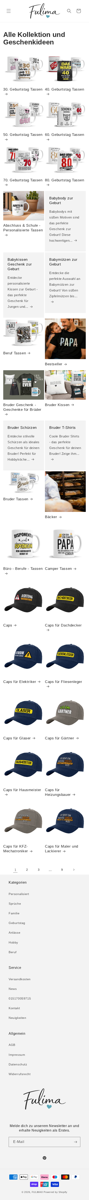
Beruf (13, 952)
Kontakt (14, 1008)
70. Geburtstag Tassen (23, 180)
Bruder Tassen (15, 499)
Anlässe (14, 932)
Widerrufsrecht (19, 1074)
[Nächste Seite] (73, 869)
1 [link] (15, 870)
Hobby (13, 942)
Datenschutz (18, 1064)
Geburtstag (17, 923)
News (13, 989)
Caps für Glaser (17, 738)
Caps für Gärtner (59, 738)
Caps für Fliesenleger (63, 682)
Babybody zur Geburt (61, 200)
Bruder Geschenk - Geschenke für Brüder (22, 407)
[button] (8, 11)
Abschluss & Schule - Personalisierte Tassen (23, 227)
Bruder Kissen (57, 405)
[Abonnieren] (75, 1142)
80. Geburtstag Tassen (64, 180)
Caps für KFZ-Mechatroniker (15, 848)
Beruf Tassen (14, 353)
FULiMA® (37, 1192)
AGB (12, 1045)
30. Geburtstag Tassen (23, 89)
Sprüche (15, 903)
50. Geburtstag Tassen (23, 135)
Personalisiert (19, 894)
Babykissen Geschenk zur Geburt (20, 264)
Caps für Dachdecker (63, 625)
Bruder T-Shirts (62, 428)
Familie (14, 913)
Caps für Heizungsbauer (58, 792)
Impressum (17, 1054)
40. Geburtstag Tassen (64, 89)
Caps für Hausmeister (22, 790)
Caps (7, 625)
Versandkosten (20, 979)
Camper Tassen (58, 569)
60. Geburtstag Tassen (64, 135)
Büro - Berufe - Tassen (23, 569)
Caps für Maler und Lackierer (61, 848)
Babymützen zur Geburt (63, 262)
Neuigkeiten (17, 1017)
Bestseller (53, 364)
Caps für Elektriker (19, 682)
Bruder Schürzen (22, 428)
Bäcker (51, 517)
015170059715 (20, 998)
